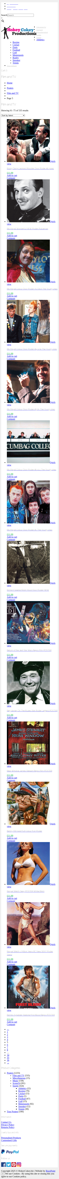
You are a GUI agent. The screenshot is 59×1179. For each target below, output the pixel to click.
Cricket (16, 45)
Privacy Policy (7, 1125)
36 (8, 1060)
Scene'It (16, 1083)
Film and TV (41, 27)
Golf (15, 52)
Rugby (16, 57)
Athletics (40, 39)
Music (38, 35)
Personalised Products (11, 1138)
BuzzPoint (50, 1171)
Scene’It (39, 30)
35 (8, 1057)
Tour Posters (12, 66)
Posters (10, 88)
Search (4, 15)
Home (9, 83)
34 (8, 1055)
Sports (38, 37)
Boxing (16, 42)
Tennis (16, 63)
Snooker (16, 60)
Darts (15, 47)
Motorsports (18, 55)
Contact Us (6, 1122)
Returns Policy (7, 1127)
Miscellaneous (42, 32)
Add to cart (12, 175)
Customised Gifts (9, 1140)
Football (16, 50)
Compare (11, 178)
